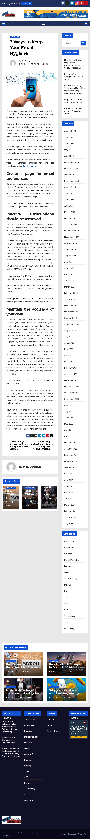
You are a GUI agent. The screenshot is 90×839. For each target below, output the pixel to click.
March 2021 (69, 505)
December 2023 (71, 305)
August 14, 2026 (15, 672)
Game (66, 572)
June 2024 (69, 268)
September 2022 (71, 399)
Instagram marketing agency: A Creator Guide (73, 111)
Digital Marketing (71, 560)
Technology (15, 36)
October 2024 (70, 243)
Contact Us (52, 719)
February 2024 (71, 293)
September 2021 (71, 474)
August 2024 (70, 256)
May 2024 (68, 274)
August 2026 (70, 131)
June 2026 (69, 143)
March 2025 (69, 212)
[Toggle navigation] (43, 23)
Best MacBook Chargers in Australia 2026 (73, 76)
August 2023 (70, 330)
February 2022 (71, 442)
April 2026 (69, 156)
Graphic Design (71, 578)
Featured (68, 566)
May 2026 (68, 150)
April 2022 (69, 430)
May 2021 (68, 492)
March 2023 (69, 361)
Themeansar (6, 835)
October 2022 (70, 393)
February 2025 (71, 218)
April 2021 (68, 498)
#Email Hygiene (41, 64)
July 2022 (68, 411)
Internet (67, 585)
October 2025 (70, 175)
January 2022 (70, 449)
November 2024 (71, 237)
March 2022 (69, 436)
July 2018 (68, 523)
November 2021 (71, 461)
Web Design (69, 628)
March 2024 (69, 287)
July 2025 (68, 193)
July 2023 (68, 337)
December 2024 (71, 231)
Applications (69, 541)
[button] (82, 23)
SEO (66, 603)
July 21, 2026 (13, 697)
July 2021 (68, 480)
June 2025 (69, 199)
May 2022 (68, 424)
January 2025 (70, 224)
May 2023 (68, 349)
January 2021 (70, 517)
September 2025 (71, 181)
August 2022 (70, 405)
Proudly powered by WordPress (13, 833)
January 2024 (70, 299)
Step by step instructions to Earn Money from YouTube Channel (40, 445)
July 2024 (68, 262)
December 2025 (71, 162)
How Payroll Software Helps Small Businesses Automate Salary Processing (9, 726)
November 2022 (71, 386)
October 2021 (70, 467)
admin (27, 672)
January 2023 (70, 374)
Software (68, 610)
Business (68, 554)
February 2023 (71, 368)
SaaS (66, 597)
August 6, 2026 (58, 672)
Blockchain (69, 547)
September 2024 (72, 249)
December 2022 (71, 380)
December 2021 (71, 455)
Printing (67, 591)
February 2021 (70, 511)
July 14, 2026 (56, 697)
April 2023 (69, 355)
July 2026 (68, 137)
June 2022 (69, 418)
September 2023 (71, 324)
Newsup (35, 833)
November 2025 (71, 168)
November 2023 (71, 312)
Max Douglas (26, 61)
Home (49, 725)
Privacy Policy (53, 731)
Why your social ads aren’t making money (64, 691)
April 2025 (69, 206)
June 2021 (69, 486)
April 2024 (69, 280)
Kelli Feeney (47, 504)
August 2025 (70, 187)
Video (66, 622)
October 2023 (70, 318)
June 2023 (69, 343)
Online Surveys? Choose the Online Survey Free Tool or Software (19, 445)
